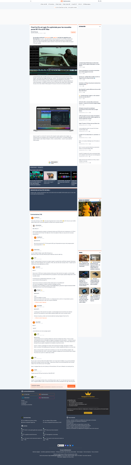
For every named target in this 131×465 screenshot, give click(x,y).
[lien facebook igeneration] (68, 445)
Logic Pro (55, 37)
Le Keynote (23, 403)
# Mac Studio (58, 4)
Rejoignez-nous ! (88, 412)
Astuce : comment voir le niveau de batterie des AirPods (78, 425)
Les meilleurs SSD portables (51, 420)
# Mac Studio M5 (66, 4)
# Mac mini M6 (44, 4)
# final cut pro (33, 167)
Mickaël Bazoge (34, 31)
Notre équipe (80, 451)
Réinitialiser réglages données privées (65, 456)
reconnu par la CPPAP (56, 455)
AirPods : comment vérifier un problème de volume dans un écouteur (81, 420)
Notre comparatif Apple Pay (29, 422)
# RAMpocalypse (86, 4)
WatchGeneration (45, 397)
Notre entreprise (87, 451)
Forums (23, 400)
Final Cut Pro (47, 37)
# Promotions (51, 4)
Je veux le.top (24, 401)
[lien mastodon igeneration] (65, 445)
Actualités (82, 26)
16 (44, 33)
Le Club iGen (26, 394)
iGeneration (26, 397)
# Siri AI (80, 4)
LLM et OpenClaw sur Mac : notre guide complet (66, 7)
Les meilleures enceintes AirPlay (30, 420)
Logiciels (73, 32)
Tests (80, 252)
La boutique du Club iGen (26, 404)
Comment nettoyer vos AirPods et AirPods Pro (76, 421)
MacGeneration (44, 394)
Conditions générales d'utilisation (48, 451)
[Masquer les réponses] (31, 235)
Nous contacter (95, 451)
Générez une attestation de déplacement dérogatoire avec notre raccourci (82, 428)
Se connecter (71, 386)
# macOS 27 (74, 4)
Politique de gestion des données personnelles (66, 451)
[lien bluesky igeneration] (72, 445)
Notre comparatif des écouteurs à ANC (53, 422)
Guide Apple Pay (69, 422)
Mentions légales (36, 451)
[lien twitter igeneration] (70, 445)
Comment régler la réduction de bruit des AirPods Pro (78, 427)
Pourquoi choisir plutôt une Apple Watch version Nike (77, 424)
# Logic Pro (40, 167)
